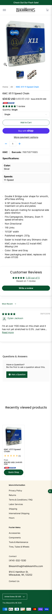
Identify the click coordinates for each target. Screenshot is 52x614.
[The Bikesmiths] (25, 10)
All (11, 87)
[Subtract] (6, 143)
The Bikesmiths (9, 603)
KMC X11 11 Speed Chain (12, 450)
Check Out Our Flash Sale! (26, 2)
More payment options (26, 137)
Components (15, 537)
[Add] (19, 143)
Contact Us (14, 581)
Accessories (14, 533)
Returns (12, 495)
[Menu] (4, 10)
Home (5, 87)
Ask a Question (18, 374)
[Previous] (4, 44)
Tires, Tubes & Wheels (19, 547)
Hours (11, 518)
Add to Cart (26, 122)
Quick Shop (13, 472)
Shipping (13, 509)
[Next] (47, 44)
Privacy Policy (15, 490)
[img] (8, 314)
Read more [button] (8, 332)
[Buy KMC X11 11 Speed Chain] (13, 436)
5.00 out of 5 (33, 277)
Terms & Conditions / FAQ (20, 500)
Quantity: (10, 110)
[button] (47, 10)
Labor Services (16, 504)
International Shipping (19, 513)
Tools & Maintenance (18, 542)
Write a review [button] (26, 288)
